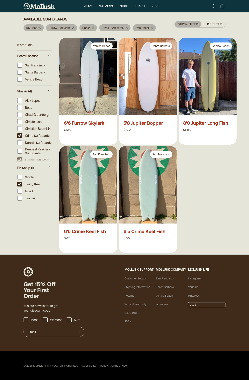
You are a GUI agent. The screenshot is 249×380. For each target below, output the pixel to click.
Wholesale (162, 304)
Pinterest (193, 295)
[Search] (215, 6)
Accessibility (87, 365)
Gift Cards (130, 312)
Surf (124, 6)
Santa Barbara (165, 287)
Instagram (194, 278)
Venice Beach (164, 295)
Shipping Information (137, 287)
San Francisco (165, 278)
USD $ (193, 304)
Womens (106, 6)
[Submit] (79, 332)
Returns (129, 295)
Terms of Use (118, 365)
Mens (88, 6)
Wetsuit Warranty (135, 304)
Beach (140, 6)
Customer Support (135, 278)
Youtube (193, 287)
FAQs (127, 321)
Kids (155, 6)
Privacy (103, 365)
